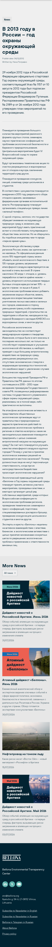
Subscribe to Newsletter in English (19, 910)
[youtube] (19, 884)
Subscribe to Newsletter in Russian (20, 916)
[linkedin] (5, 884)
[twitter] (12, 884)
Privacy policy (9, 933)
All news (8, 573)
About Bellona (9, 928)
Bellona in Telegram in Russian (17, 922)
